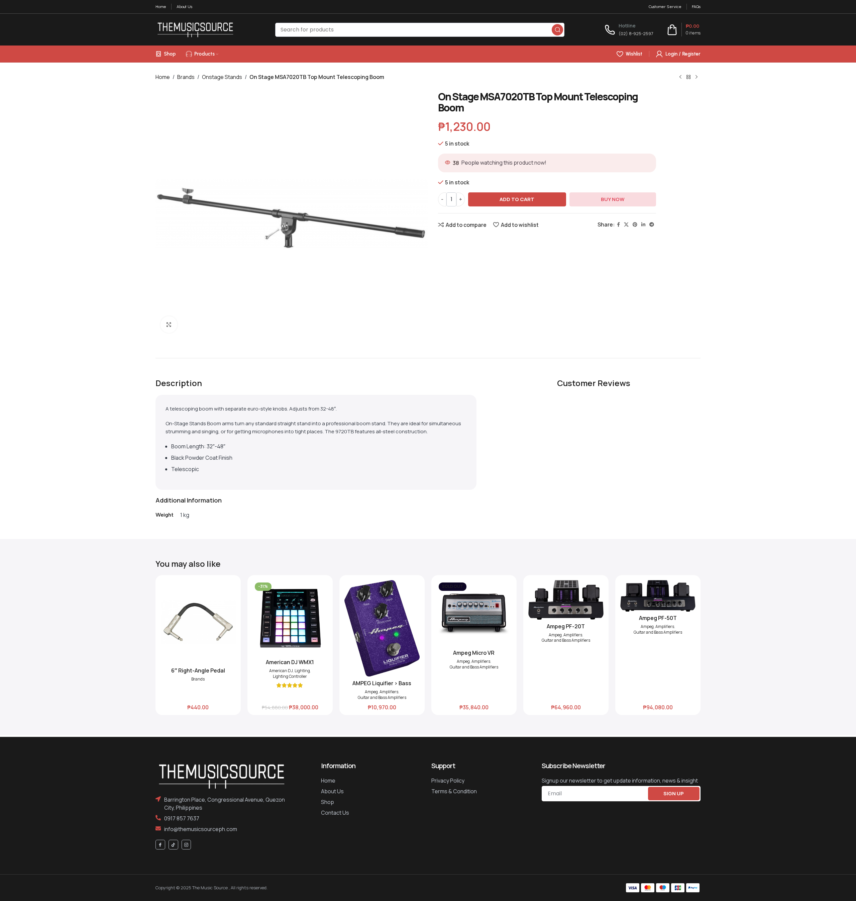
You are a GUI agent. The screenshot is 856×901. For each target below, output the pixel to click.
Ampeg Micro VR (474, 652)
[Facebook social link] (618, 224)
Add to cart (517, 199)
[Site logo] (195, 29)
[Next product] (696, 77)
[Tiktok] (173, 844)
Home (162, 77)
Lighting (302, 670)
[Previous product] (680, 77)
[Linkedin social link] (643, 224)
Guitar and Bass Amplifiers (382, 697)
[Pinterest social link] (635, 224)
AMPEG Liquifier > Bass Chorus (381, 687)
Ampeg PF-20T (566, 626)
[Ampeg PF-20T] (566, 600)
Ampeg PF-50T (658, 618)
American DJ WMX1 (290, 662)
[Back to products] (688, 77)
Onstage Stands (222, 77)
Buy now (613, 199)
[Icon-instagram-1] (186, 844)
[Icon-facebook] (160, 844)
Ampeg (371, 692)
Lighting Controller (290, 676)
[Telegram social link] (651, 224)
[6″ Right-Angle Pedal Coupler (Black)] (198, 622)
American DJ (281, 670)
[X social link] (626, 224)
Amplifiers (389, 692)
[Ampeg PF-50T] (658, 595)
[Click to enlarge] (168, 324)
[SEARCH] (557, 29)
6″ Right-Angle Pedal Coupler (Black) (198, 674)
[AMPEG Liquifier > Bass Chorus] (382, 628)
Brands (186, 77)
